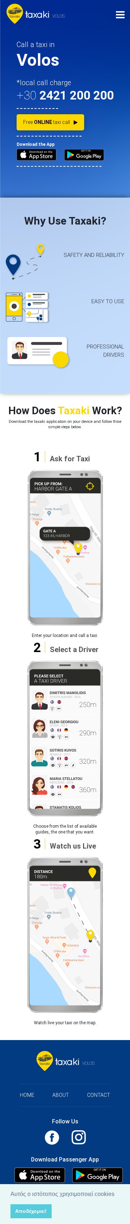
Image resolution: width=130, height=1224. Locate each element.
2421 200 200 (76, 95)
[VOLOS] (29, 15)
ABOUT (60, 1095)
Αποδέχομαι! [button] (31, 1211)
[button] (117, 1194)
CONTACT (98, 1095)
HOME (27, 1095)
